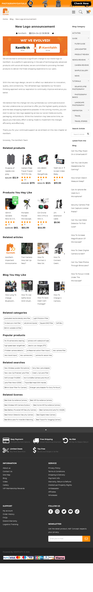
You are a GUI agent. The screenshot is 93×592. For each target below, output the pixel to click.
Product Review (82, 54)
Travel (78, 116)
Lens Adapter (80, 49)
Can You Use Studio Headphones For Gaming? (79, 166)
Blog (11, 19)
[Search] (80, 12)
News (77, 76)
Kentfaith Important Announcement (11, 260)
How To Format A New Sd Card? (42, 261)
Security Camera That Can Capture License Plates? (80, 208)
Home (5, 19)
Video (5, 482)
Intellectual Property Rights (60, 485)
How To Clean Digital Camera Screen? (80, 252)
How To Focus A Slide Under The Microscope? (80, 277)
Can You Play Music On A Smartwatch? (79, 152)
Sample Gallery (81, 70)
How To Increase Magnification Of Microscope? (78, 238)
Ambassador (53, 488)
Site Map (6, 475)
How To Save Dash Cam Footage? (43, 301)
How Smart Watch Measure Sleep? (79, 179)
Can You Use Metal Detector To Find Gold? (79, 223)
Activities (76, 33)
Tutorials (76, 81)
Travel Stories (81, 121)
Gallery (6, 485)
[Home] (6, 11)
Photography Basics (79, 96)
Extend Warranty (10, 521)
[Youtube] (70, 511)
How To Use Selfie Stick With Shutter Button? (26, 298)
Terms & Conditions (56, 471)
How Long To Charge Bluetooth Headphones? (11, 298)
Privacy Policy (54, 468)
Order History (8, 514)
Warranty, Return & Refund (59, 482)
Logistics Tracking (10, 524)
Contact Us (7, 471)
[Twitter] (64, 511)
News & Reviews (78, 60)
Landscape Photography (78, 104)
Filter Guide (80, 44)
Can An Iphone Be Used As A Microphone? (78, 193)
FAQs (5, 518)
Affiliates (52, 492)
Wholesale (52, 495)
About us (6, 468)
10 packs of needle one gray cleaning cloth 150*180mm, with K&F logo (10, 171)
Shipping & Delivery (56, 475)
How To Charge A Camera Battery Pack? (58, 298)
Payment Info (54, 478)
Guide (74, 38)
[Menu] (73, 12)
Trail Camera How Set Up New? (26, 260)
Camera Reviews (82, 65)
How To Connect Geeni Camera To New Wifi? (58, 261)
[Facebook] (50, 511)
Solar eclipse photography (79, 88)
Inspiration (77, 110)
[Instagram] (57, 511)
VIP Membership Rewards (14, 488)
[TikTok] (77, 511)
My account (8, 511)
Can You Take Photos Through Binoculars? (80, 263)
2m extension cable (58, 216)
